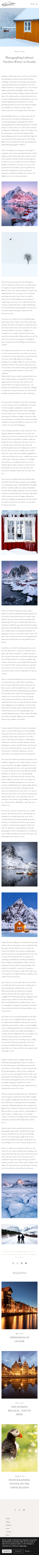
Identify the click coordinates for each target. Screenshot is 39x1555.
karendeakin (19, 1257)
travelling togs (31, 1254)
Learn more (23, 1546)
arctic (4, 1254)
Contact (8, 1532)
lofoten (6, 1252)
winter (11, 1252)
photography (23, 1252)
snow (33, 1252)
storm (29, 1252)
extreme (13, 1254)
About (8, 1522)
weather (19, 1254)
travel (24, 1254)
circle (8, 1254)
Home (8, 1518)
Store (7, 1528)
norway (16, 1252)
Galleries (9, 1525)
